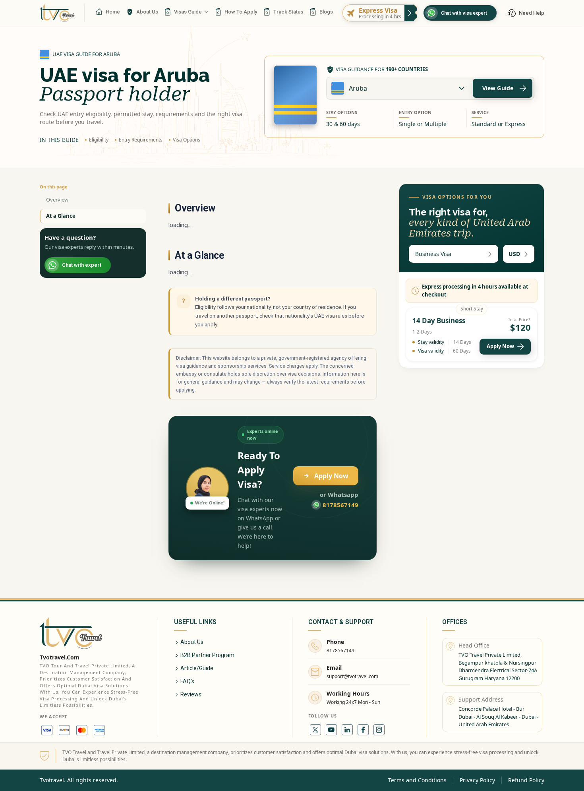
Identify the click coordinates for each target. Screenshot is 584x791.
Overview (57, 199)
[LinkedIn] (347, 730)
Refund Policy (526, 780)
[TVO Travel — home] (57, 13)
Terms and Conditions (417, 780)
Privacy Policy (477, 780)
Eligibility (98, 139)
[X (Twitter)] (315, 730)
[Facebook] (363, 730)
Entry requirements (140, 139)
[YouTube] (331, 730)
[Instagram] (379, 730)
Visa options (186, 139)
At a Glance (60, 215)
